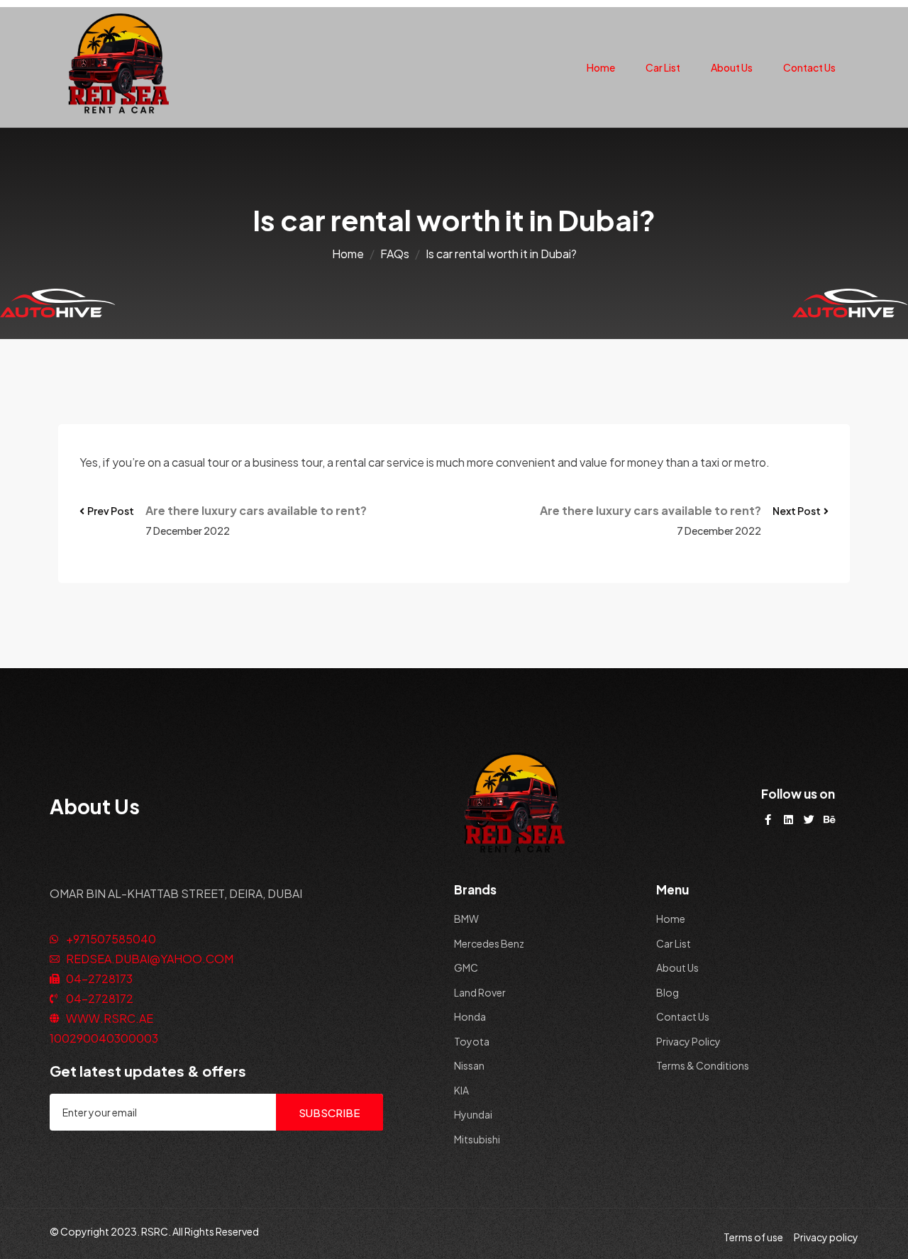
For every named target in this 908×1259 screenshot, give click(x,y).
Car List (663, 67)
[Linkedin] (788, 819)
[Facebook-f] (768, 819)
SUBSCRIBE (329, 1112)
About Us (732, 67)
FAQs (394, 253)
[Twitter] (809, 819)
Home (601, 67)
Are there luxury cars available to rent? (256, 510)
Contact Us (809, 67)
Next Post (797, 510)
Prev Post (110, 510)
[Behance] (829, 819)
